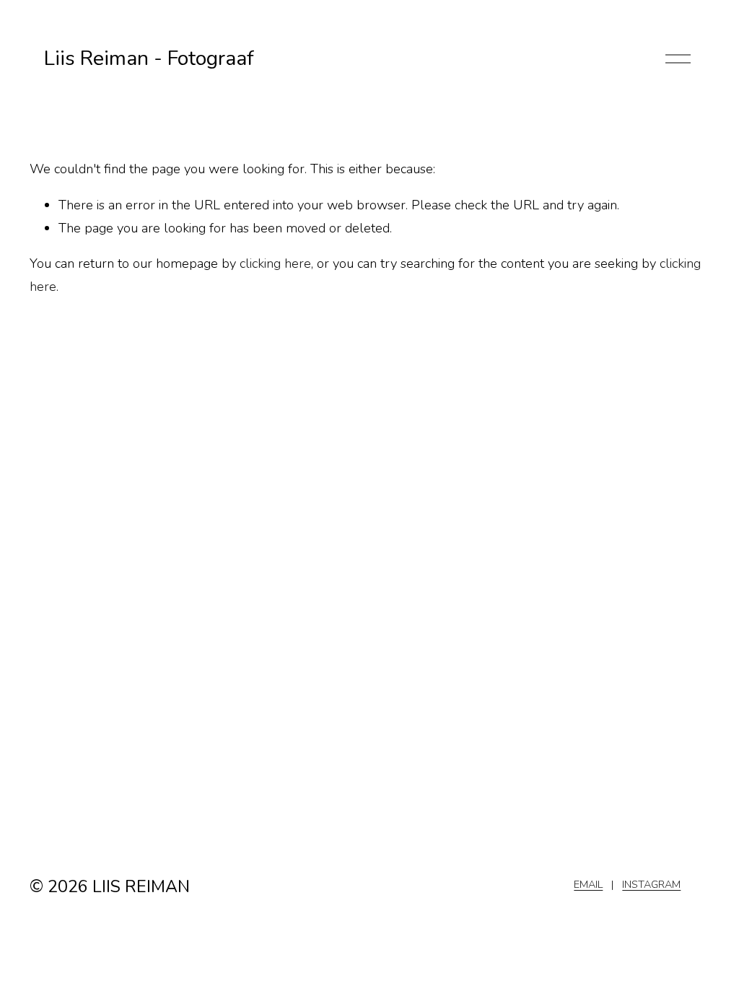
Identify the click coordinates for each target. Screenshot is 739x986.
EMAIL (588, 884)
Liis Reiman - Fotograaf (149, 58)
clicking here (275, 263)
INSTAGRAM (651, 884)
